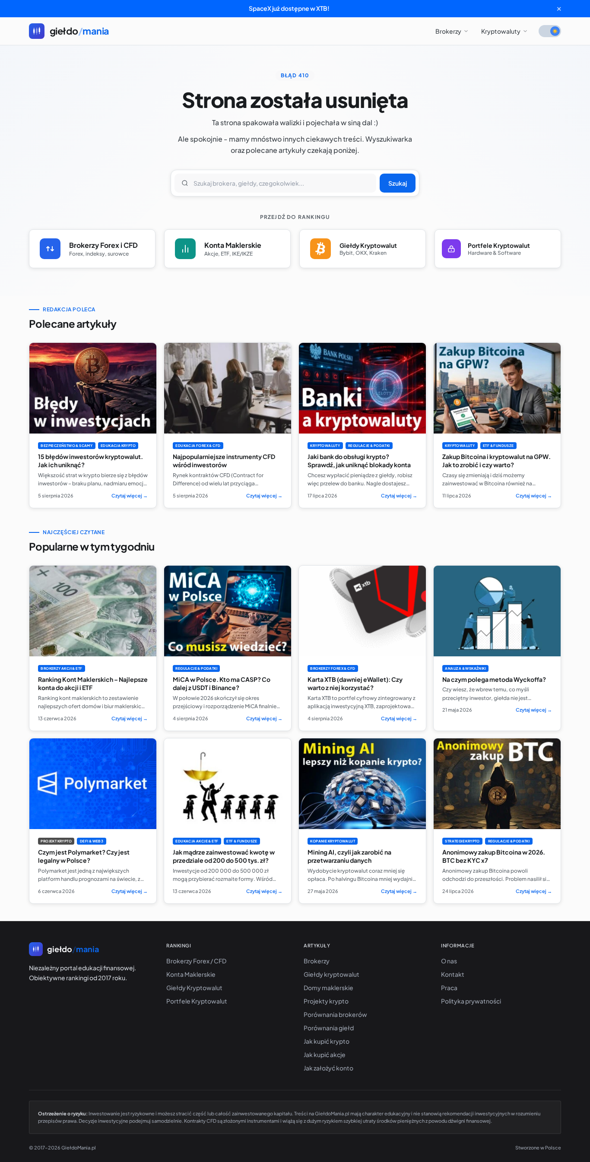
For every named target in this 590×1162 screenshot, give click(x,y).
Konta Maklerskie (191, 974)
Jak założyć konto (328, 1068)
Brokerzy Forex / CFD (196, 961)
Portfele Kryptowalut (196, 1001)
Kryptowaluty (500, 31)
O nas (449, 961)
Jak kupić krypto (326, 1041)
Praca (449, 987)
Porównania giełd (329, 1028)
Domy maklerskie (328, 987)
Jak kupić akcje (325, 1054)
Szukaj (397, 183)
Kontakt (452, 974)
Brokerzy (448, 31)
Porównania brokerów (335, 1014)
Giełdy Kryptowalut (194, 987)
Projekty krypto (326, 1001)
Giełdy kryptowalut (331, 974)
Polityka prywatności (471, 1001)
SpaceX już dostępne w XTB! (289, 8)
